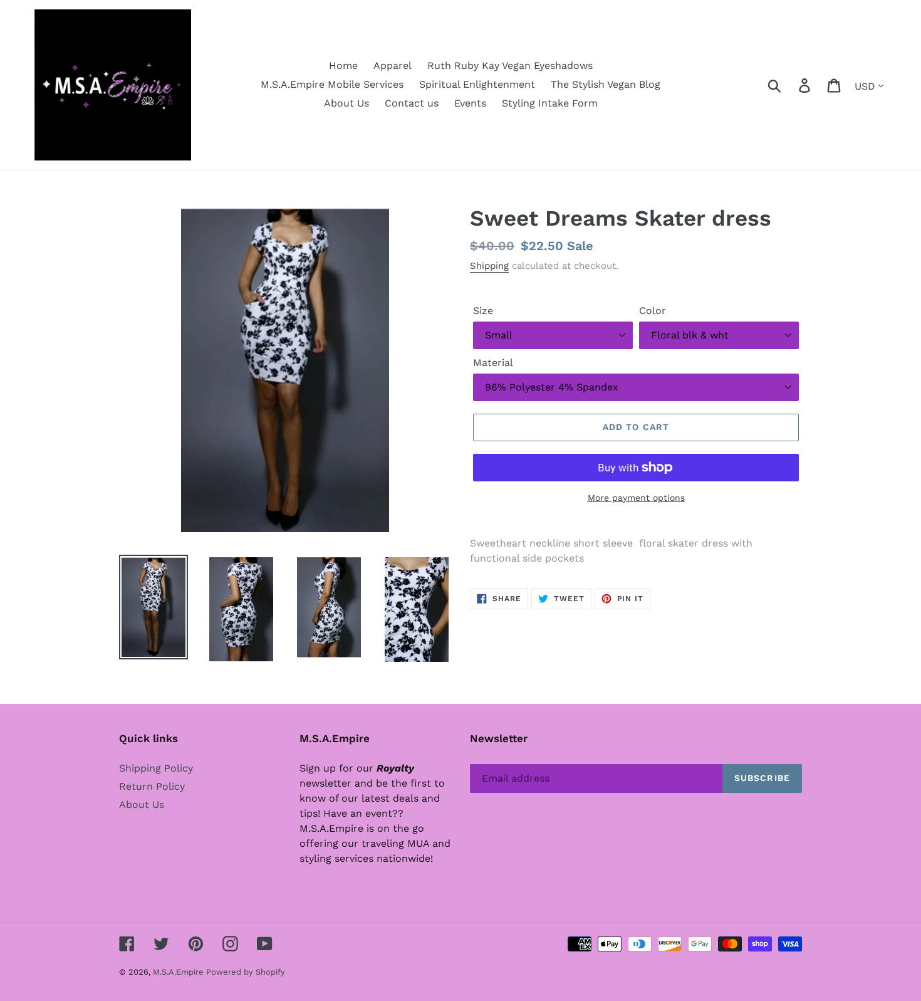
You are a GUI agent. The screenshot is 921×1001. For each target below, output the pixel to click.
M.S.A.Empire (179, 972)
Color (652, 311)
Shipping (489, 265)
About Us (141, 804)
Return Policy (152, 786)
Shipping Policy (156, 768)
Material (493, 363)
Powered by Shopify (245, 972)
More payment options (636, 498)
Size (483, 311)
